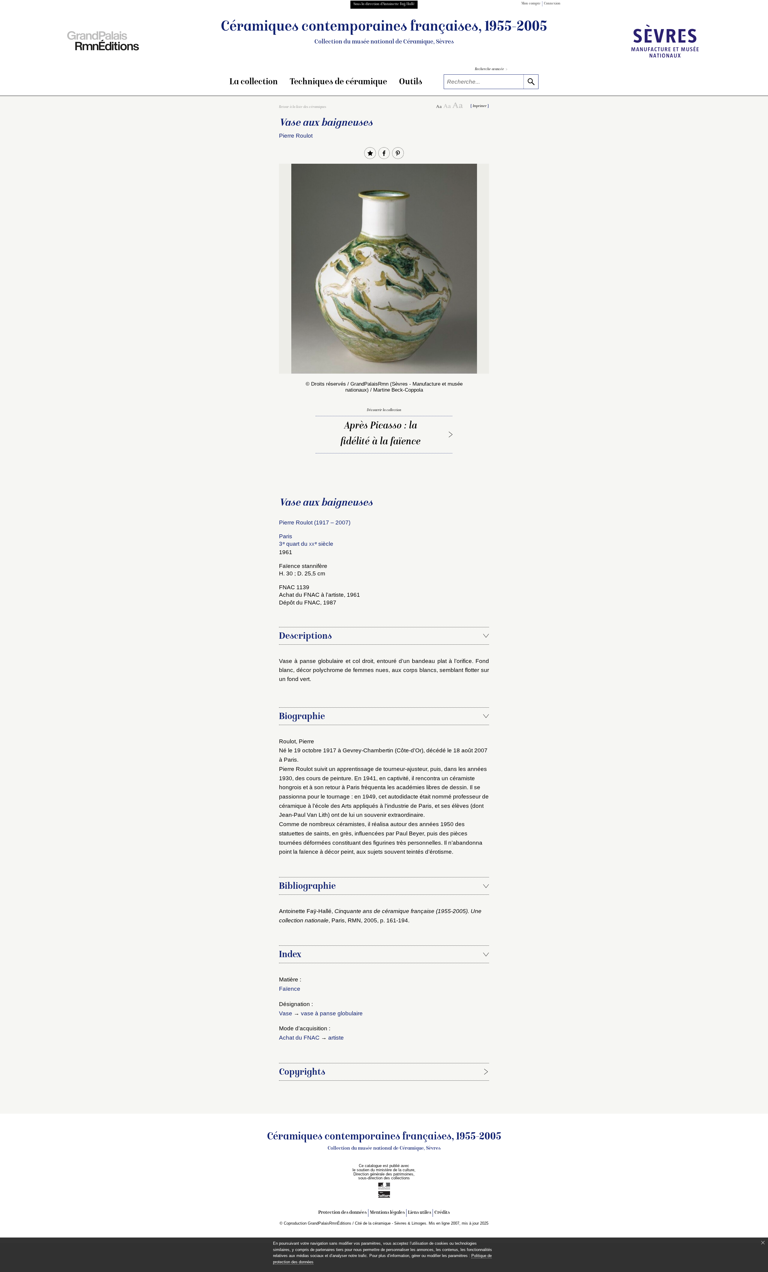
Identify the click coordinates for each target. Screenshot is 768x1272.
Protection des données (342, 1212)
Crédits (442, 1212)
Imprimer (480, 106)
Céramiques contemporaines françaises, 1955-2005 (384, 32)
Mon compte (531, 4)
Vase (285, 1013)
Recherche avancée (491, 69)
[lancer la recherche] (531, 82)
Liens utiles (419, 1212)
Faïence (289, 989)
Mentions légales (387, 1212)
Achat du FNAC (299, 1038)
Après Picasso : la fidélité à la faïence (380, 434)
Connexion (552, 4)
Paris (285, 536)
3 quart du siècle (306, 544)
